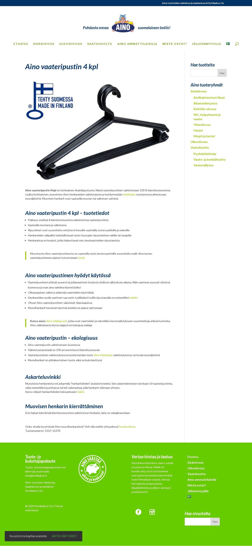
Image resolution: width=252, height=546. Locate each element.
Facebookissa (127, 426)
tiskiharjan (129, 194)
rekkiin (134, 297)
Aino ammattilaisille (137, 43)
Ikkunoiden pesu (205, 103)
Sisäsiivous (43, 43)
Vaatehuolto (99, 43)
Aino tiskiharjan (103, 355)
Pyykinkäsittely (205, 154)
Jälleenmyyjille (206, 43)
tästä (81, 257)
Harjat (198, 130)
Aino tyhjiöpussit (56, 321)
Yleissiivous (202, 124)
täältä (80, 391)
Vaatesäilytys (204, 165)
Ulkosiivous (70, 43)
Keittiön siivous (205, 109)
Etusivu (21, 43)
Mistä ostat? (174, 43)
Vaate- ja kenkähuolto (210, 159)
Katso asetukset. (65, 536)
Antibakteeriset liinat (209, 97)
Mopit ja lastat (204, 136)
